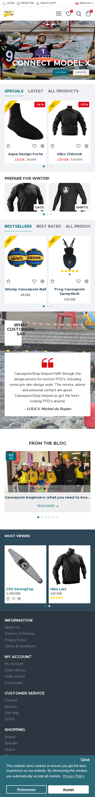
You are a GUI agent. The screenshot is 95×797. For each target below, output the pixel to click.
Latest (35, 91)
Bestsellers (18, 226)
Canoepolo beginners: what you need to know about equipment (47, 497)
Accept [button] (68, 789)
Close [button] (85, 759)
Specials (14, 91)
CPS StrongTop (19, 589)
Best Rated (48, 226)
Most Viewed (17, 536)
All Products (63, 91)
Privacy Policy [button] (74, 776)
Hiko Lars (58, 589)
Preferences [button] (26, 789)
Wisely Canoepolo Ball (25, 289)
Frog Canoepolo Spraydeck (69, 291)
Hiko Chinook (69, 154)
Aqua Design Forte (25, 154)
